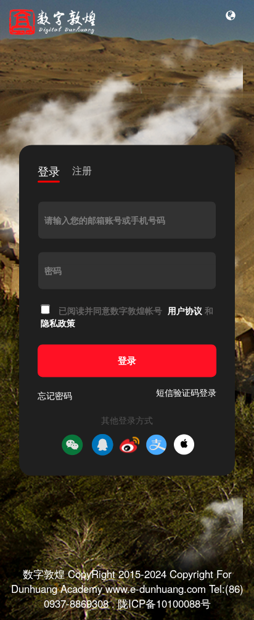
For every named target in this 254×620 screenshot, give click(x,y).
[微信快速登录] (72, 444)
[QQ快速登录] (102, 444)
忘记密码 (55, 395)
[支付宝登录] (156, 444)
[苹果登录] (184, 445)
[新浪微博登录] (129, 444)
